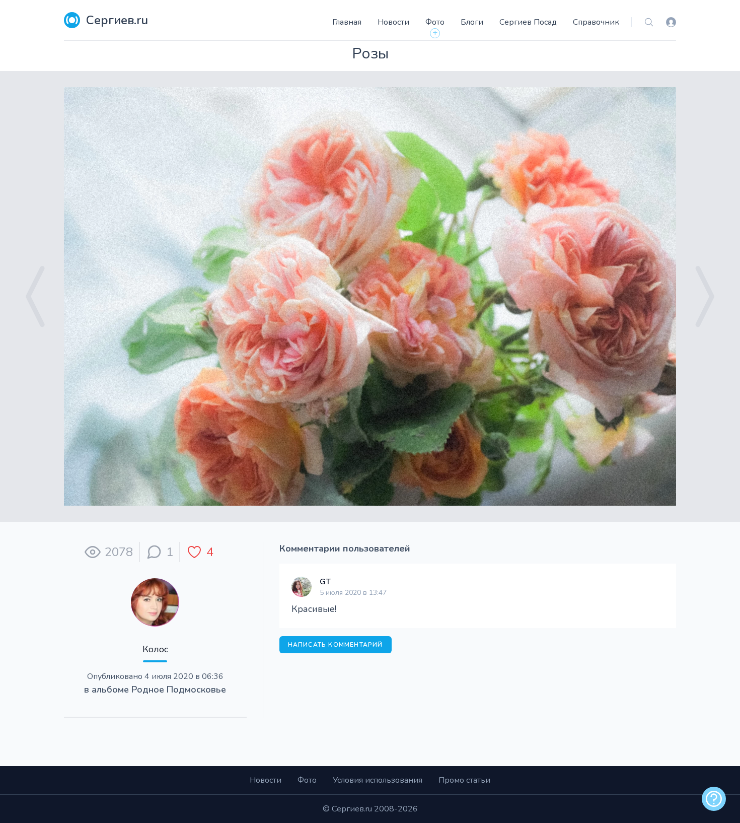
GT (325, 581)
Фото (435, 22)
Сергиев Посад (528, 22)
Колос (155, 649)
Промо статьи (464, 780)
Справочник (596, 22)
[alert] (714, 799)
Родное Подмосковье (178, 689)
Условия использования (377, 780)
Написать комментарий (335, 645)
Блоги (472, 22)
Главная (346, 22)
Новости (393, 22)
